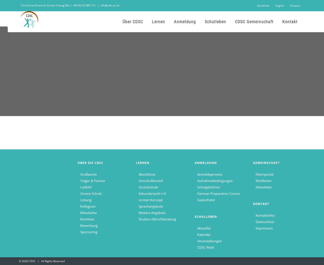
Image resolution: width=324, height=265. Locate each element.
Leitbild (85, 187)
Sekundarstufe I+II (152, 193)
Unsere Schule (91, 193)
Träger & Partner (92, 181)
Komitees (87, 219)
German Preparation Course (218, 193)
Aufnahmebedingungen (215, 181)
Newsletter (264, 187)
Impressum (264, 228)
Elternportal (265, 174)
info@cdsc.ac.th (109, 5)
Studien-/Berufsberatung (157, 219)
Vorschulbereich (151, 181)
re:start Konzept (151, 200)
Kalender (204, 234)
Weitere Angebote (152, 212)
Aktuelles (204, 228)
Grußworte (88, 174)
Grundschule (148, 187)
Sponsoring (88, 232)
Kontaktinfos (265, 215)
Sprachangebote (151, 206)
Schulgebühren (208, 187)
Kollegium (87, 206)
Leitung (85, 200)
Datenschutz (265, 222)
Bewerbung (89, 225)
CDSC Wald (205, 247)
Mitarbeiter (88, 212)
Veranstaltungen (209, 241)
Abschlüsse (147, 174)
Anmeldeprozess (209, 174)
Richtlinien (264, 181)
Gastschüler (206, 200)
